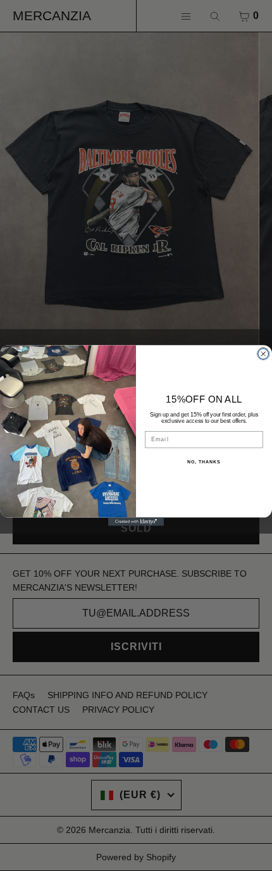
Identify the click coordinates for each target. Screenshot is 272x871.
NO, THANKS (203, 462)
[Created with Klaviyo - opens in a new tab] (136, 522)
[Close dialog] (263, 354)
